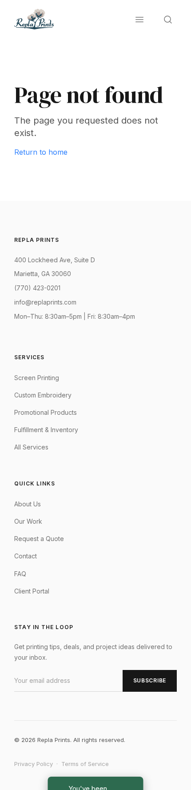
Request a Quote (39, 538)
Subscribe (149, 680)
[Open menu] (139, 19)
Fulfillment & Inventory (46, 429)
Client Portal (31, 591)
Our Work (28, 521)
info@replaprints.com (45, 302)
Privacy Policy (33, 763)
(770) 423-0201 (37, 288)
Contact (25, 556)
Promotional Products (45, 412)
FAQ (20, 573)
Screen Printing (36, 377)
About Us (27, 504)
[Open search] (168, 19)
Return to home (41, 152)
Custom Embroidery (43, 395)
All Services (31, 447)
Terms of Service (85, 763)
